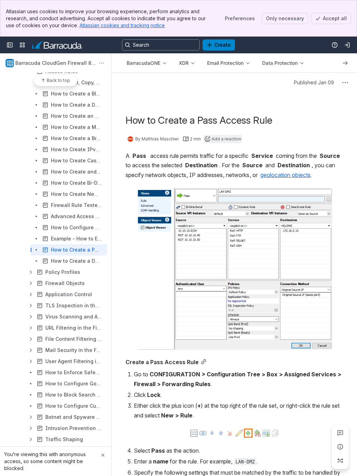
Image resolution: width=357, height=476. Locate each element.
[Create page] (340, 460)
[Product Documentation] (57, 45)
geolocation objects (285, 174)
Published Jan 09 (314, 82)
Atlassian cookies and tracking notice (122, 25)
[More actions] (101, 63)
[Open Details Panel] (340, 446)
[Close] (103, 455)
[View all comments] (340, 432)
